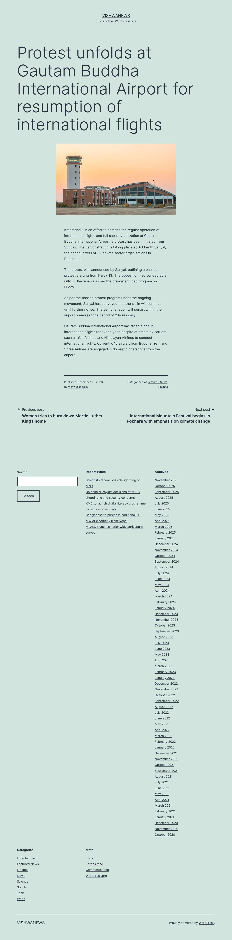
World (21, 899)
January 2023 (165, 678)
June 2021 (162, 788)
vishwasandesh (78, 386)
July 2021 (161, 782)
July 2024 (162, 573)
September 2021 (166, 770)
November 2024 (166, 550)
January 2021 (164, 817)
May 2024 (162, 585)
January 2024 (165, 608)
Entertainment (27, 858)
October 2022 (165, 695)
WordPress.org (96, 875)
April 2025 (162, 521)
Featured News (157, 382)
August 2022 (164, 707)
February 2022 (165, 741)
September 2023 (167, 631)
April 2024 (162, 590)
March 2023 (163, 666)
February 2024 (165, 602)
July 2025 (162, 503)
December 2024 (166, 544)
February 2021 (165, 811)
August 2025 (164, 497)
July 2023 (162, 643)
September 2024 (167, 561)
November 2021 (166, 759)
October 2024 (165, 556)
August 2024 (164, 567)
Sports (22, 887)
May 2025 (162, 515)
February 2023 (165, 672)
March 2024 (163, 596)
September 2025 (167, 492)
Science (22, 881)
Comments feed (97, 870)
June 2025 (162, 509)
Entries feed (94, 864)
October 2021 (164, 765)
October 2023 (165, 625)
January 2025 (165, 538)
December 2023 (166, 614)
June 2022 (162, 718)
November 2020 (166, 829)
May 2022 (162, 724)
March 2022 (163, 736)
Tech (20, 893)
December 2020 (166, 823)
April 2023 (162, 660)
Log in (90, 858)
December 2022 (166, 683)
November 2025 (166, 480)
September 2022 (167, 701)
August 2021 (164, 776)
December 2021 (166, 753)
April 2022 (162, 730)
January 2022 (165, 747)
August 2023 (164, 637)
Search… (23, 472)
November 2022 (166, 689)
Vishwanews (116, 15)
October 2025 (165, 486)
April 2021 (162, 800)
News (21, 875)
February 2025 (165, 532)
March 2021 (163, 805)
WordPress (206, 923)
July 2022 (162, 712)
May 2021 (162, 794)
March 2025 (163, 526)
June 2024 (162, 579)
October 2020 (165, 834)
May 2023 (162, 654)
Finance (163, 386)
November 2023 (166, 619)
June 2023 (162, 648)
